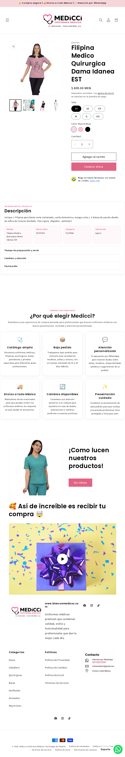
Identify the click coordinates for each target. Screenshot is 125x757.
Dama (12, 660)
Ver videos (80, 482)
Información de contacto (85, 749)
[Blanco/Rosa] (73, 129)
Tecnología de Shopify (55, 746)
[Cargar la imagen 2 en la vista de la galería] (29, 105)
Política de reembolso (79, 746)
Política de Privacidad (57, 660)
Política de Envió (54, 675)
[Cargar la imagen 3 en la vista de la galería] (42, 105)
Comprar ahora (93, 166)
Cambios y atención (15, 258)
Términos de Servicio (57, 683)
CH (99, 108)
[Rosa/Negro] (80, 129)
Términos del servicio (42, 749)
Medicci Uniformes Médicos (32, 746)
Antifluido (14, 690)
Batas (12, 683)
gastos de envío (106, 93)
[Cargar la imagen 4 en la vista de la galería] (55, 105)
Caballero (14, 667)
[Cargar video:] (62, 559)
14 (76, 108)
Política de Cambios (56, 667)
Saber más (95, 180)
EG (98, 116)
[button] (7, 20)
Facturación (11, 266)
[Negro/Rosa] (87, 129)
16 (87, 108)
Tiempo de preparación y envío (21, 250)
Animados (14, 698)
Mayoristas (15, 705)
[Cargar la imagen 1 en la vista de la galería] (15, 105)
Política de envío (62, 749)
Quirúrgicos (15, 675)
